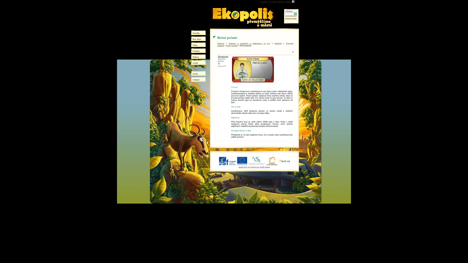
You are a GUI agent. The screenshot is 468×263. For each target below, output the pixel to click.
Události (196, 79)
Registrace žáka (291, 18)
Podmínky (281, 2)
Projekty (196, 51)
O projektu (264, 2)
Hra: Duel (197, 39)
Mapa (195, 45)
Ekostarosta (223, 57)
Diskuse (196, 57)
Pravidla (196, 33)
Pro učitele (272, 2)
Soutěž (195, 62)
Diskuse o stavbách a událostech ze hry (249, 43)
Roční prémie (232, 46)
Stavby (195, 73)
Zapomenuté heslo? (291, 16)
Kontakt (288, 2)
